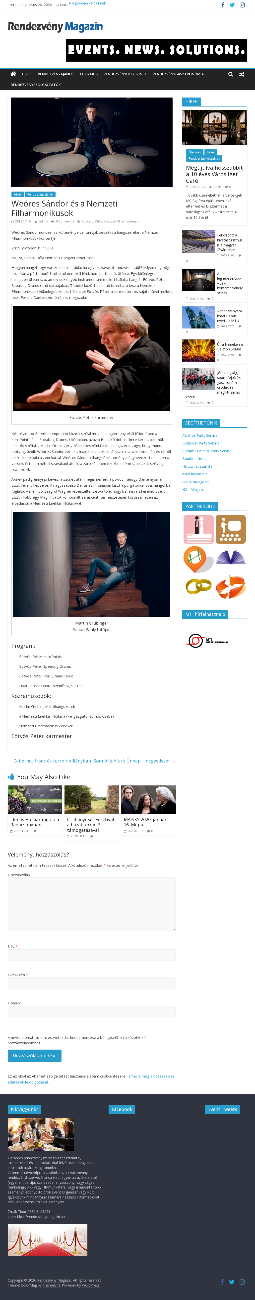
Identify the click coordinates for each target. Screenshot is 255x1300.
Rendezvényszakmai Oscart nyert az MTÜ (229, 316)
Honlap (14, 1002)
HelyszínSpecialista (197, 466)
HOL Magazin (193, 489)
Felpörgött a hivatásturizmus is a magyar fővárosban (230, 242)
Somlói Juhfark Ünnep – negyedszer (135, 761)
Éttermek (195, 152)
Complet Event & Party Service (207, 450)
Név (13, 946)
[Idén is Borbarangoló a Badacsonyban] (35, 788)
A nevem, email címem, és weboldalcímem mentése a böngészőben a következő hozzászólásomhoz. (77, 1040)
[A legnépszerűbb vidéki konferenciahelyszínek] (198, 271)
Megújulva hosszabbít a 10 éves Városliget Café (214, 174)
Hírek (27, 74)
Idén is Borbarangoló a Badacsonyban (34, 822)
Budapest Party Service (201, 443)
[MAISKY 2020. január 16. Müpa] (148, 788)
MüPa (98, 221)
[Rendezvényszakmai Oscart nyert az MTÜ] (198, 308)
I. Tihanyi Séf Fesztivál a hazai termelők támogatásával (90, 824)
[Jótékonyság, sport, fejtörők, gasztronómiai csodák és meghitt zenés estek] (198, 370)
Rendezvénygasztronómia (178, 74)
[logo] (41, 1120)
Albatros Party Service (200, 435)
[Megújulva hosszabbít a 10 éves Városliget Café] (215, 112)
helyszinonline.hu (195, 474)
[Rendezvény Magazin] (13, 74)
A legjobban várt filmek (87, 4)
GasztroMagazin (195, 481)
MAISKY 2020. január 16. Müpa (145, 822)
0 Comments (64, 221)
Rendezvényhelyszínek (125, 74)
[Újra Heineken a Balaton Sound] (198, 342)
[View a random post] (241, 74)
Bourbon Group (194, 458)
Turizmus (88, 74)
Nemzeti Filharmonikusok (122, 221)
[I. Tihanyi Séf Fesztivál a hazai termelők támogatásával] (91, 788)
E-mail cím (18, 974)
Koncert (87, 221)
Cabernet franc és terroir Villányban (49, 761)
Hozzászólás (19, 874)
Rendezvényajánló (55, 74)
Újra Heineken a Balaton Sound (230, 347)
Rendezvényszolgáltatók (36, 84)
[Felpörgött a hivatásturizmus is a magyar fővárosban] (198, 232)
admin (44, 221)
